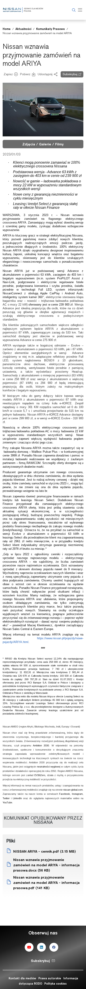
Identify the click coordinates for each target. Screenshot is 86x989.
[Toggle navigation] (80, 10)
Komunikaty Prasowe (50, 29)
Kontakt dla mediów (22, 978)
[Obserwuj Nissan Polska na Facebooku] (53, 947)
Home (7, 29)
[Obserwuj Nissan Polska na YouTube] (29, 947)
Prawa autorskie (49, 978)
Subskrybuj (70, 74)
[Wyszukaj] (73, 10)
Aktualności (23, 29)
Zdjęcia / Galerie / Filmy (43, 144)
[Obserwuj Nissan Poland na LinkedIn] (41, 947)
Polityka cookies (55, 983)
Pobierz (25, 74)
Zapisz (8, 74)
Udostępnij (45, 74)
